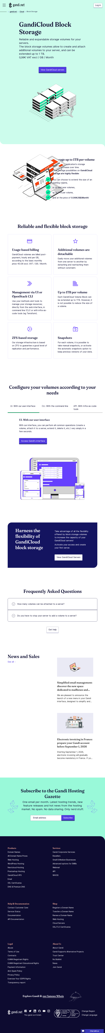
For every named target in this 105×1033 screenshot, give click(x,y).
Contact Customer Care (18, 907)
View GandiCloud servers (52, 69)
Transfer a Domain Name (63, 911)
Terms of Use (13, 952)
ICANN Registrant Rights (18, 959)
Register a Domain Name (63, 907)
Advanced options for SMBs (65, 863)
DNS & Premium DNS (16, 887)
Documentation (14, 915)
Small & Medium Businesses (64, 860)
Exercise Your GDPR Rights (19, 979)
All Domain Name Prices (18, 856)
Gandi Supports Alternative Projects (68, 952)
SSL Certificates (15, 883)
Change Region (88, 1011)
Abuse (10, 948)
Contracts (12, 955)
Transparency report (16, 982)
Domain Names (14, 852)
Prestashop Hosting (16, 871)
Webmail (56, 867)
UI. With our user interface (22, 406)
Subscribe (68, 817)
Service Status (14, 911)
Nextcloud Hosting (16, 867)
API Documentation (16, 919)
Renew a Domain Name (62, 915)
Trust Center (58, 955)
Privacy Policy (14, 975)
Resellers (56, 856)
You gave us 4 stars (32, 1015)
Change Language (89, 1015)
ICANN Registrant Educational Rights (23, 963)
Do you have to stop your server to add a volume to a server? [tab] (47, 615)
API (54, 871)
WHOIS (56, 875)
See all (11, 661)
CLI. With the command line (55, 406)
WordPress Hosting (16, 863)
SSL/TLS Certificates (62, 927)
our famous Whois (53, 996)
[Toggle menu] (4, 5)
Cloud (22, 11)
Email (10, 879)
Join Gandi (57, 967)
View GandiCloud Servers (68, 557)
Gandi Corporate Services (64, 852)
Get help (53, 629)
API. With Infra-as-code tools (85, 407)
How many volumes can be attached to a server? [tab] (40, 604)
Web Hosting (13, 860)
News (55, 963)
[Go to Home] (17, 5)
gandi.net (13, 11)
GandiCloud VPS (15, 875)
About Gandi (58, 948)
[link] (25, 1011)
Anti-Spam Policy (15, 971)
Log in (98, 5)
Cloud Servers (59, 923)
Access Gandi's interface (33, 441)
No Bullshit (57, 959)
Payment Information (16, 967)
